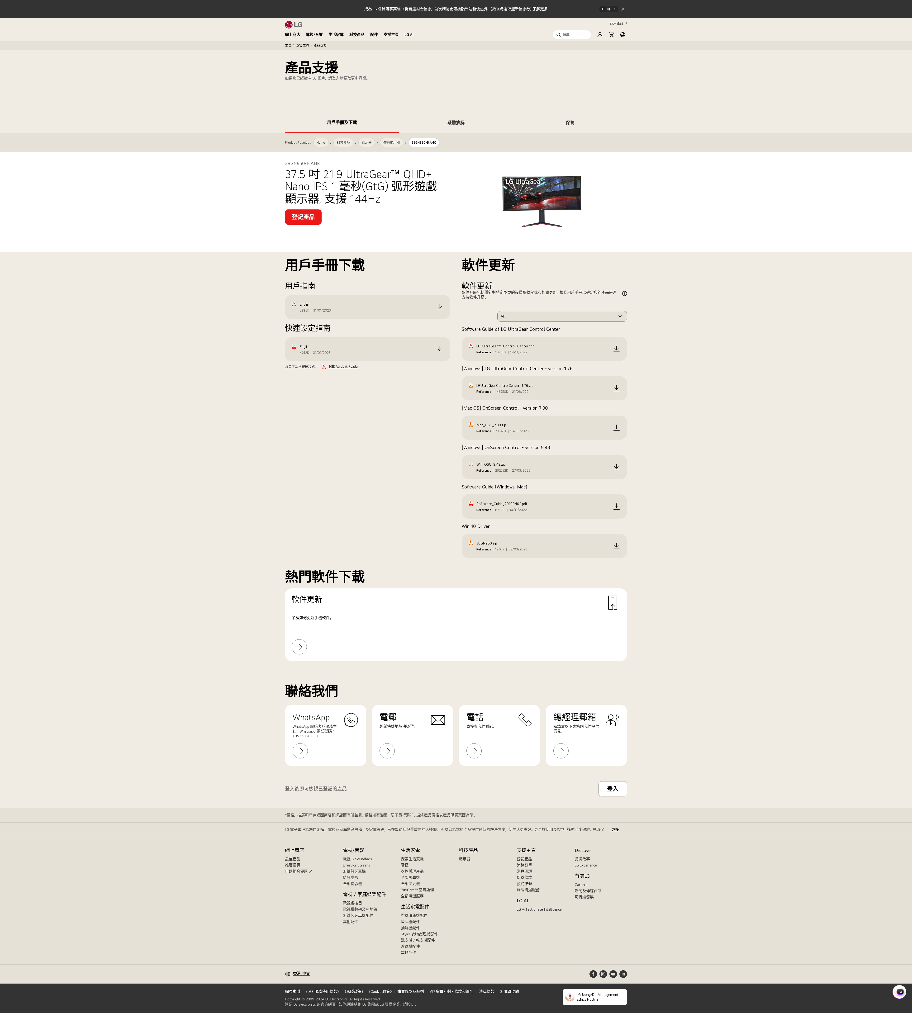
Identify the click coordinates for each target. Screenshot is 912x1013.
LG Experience (586, 865)
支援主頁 (391, 34)
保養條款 (524, 877)
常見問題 (524, 871)
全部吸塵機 (410, 877)
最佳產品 (292, 859)
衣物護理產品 (412, 871)
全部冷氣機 (410, 883)
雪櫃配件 (408, 952)
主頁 (288, 45)
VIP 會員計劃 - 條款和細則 (451, 991)
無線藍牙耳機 (354, 871)
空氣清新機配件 (414, 915)
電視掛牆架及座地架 (360, 909)
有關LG (582, 876)
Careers (581, 884)
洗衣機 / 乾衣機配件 (418, 940)
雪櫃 (404, 865)
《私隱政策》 (354, 991)
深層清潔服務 (528, 890)
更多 (615, 829)
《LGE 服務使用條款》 (322, 991)
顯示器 (464, 859)
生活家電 (336, 34)
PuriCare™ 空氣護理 (417, 890)
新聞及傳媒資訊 (588, 891)
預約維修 (524, 883)
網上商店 (292, 34)
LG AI (408, 34)
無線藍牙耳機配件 (358, 915)
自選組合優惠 (296, 871)
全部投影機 (352, 883)
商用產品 (616, 23)
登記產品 (524, 859)
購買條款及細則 (410, 991)
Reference (483, 352)
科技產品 (357, 34)
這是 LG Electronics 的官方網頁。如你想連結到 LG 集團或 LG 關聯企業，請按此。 (351, 1004)
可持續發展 (584, 897)
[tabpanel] (456, 402)
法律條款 (486, 991)
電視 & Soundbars (357, 859)
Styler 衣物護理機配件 (419, 934)
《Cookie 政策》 (380, 991)
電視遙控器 (352, 903)
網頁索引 (292, 991)
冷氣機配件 (410, 946)
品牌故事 (582, 859)
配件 (374, 34)
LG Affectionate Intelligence (539, 909)
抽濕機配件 (410, 928)
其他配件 (350, 921)
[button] (572, 34)
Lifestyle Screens (356, 865)
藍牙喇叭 (350, 877)
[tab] (342, 123)
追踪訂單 (524, 865)
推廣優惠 (292, 865)
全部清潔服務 (412, 896)
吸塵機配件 (410, 921)
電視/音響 (314, 34)
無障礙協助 (509, 991)
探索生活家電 (412, 859)
